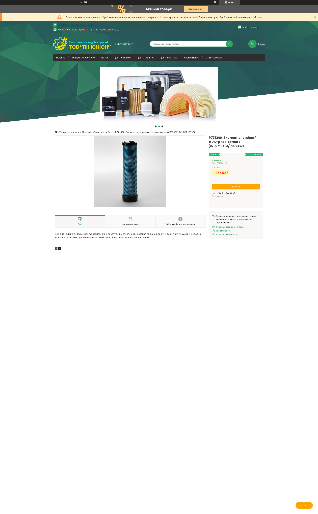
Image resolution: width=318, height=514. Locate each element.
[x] (59, 249)
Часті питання (191, 57)
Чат (307, 505)
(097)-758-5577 (146, 57)
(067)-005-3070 (123, 57)
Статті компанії (214, 57)
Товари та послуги (82, 57)
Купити (236, 186)
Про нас (104, 57)
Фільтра (86, 132)
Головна (60, 57)
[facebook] (56, 249)
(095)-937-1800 (169, 57)
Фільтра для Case (103, 132)
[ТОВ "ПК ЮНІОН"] (82, 43)
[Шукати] (229, 43)
